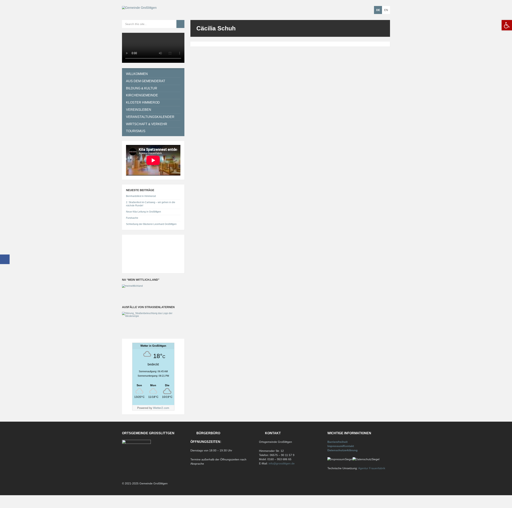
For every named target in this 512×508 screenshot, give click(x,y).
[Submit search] (180, 24)
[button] (507, 25)
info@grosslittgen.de (282, 463)
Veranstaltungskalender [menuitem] (150, 117)
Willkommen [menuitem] (137, 74)
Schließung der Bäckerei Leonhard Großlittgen (151, 224)
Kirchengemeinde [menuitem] (142, 95)
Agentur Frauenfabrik (371, 468)
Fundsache (132, 218)
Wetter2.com (161, 407)
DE (378, 10)
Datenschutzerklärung (342, 450)
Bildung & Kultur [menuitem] (141, 88)
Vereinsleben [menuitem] (138, 109)
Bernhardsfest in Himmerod (141, 196)
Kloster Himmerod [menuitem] (143, 102)
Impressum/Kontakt (340, 446)
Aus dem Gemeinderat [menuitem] (145, 81)
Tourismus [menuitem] (135, 131)
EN (386, 10)
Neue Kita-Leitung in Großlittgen (143, 211)
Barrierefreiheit (337, 441)
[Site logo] (139, 7)
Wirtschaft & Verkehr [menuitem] (146, 124)
